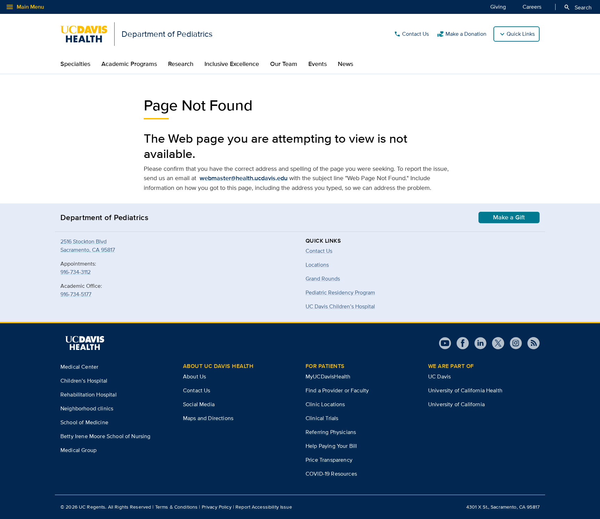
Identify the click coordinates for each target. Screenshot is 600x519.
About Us (194, 376)
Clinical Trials (322, 418)
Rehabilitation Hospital (88, 395)
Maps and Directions (208, 418)
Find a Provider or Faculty (337, 390)
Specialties (75, 63)
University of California (456, 404)
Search (578, 7)
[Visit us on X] (495, 343)
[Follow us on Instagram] (513, 343)
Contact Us (411, 34)
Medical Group (78, 450)
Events (317, 63)
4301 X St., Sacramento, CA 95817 (503, 506)
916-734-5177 (75, 294)
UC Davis (439, 376)
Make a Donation (461, 34)
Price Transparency (329, 460)
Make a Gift (509, 217)
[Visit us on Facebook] (460, 343)
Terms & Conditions (176, 506)
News (345, 63)
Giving (498, 7)
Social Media (199, 404)
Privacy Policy (217, 506)
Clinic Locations (325, 404)
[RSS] (531, 343)
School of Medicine (84, 422)
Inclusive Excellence (232, 63)
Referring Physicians (331, 432)
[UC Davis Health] (84, 343)
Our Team (283, 63)
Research (180, 63)
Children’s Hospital (83, 381)
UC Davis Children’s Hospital (340, 306)
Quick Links (521, 34)
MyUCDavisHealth (328, 376)
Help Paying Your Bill (331, 446)
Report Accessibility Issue (263, 506)
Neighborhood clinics (86, 408)
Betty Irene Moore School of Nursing (105, 436)
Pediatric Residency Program (340, 292)
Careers (532, 7)
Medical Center (79, 367)
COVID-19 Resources (331, 474)
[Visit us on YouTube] (445, 343)
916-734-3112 (75, 272)
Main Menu (25, 7)
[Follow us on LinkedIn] (477, 343)
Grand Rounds (323, 279)
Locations (317, 265)
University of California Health (465, 390)
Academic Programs (129, 63)
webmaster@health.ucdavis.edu (244, 178)
